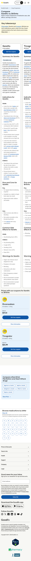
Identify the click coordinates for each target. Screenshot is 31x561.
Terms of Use (8, 491)
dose (10, 77)
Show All (4, 413)
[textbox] (15, 481)
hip (9, 130)
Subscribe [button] (21, 497)
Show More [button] (6, 397)
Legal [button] (2, 469)
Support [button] (3, 460)
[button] (19, 2)
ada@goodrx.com (9, 529)
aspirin (15, 148)
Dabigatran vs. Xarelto (9, 389)
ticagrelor (18, 26)
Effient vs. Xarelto (22, 389)
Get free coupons (11, 52)
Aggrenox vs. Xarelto (9, 385)
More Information (15, 324)
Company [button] (3, 464)
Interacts (27, 222)
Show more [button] (5, 32)
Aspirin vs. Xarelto (21, 385)
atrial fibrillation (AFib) (9, 110)
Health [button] (3, 455)
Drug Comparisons (15, 8)
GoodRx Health (4, 8)
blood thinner (12, 64)
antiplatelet (27, 66)
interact (8, 221)
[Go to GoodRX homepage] (5, 3)
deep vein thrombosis (9, 118)
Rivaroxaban (5, 26)
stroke (11, 70)
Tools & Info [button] (4, 451)
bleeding (4, 85)
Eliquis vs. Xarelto (8, 392)
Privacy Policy (25, 491)
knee (5, 130)
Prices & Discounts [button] (6, 447)
